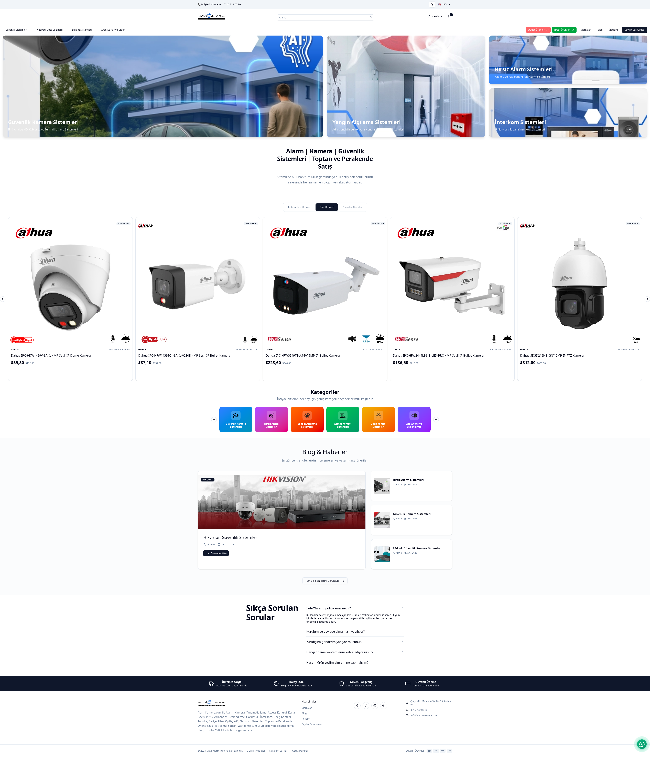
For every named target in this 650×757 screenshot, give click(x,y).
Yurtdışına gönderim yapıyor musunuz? (334, 642)
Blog (600, 29)
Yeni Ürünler (327, 207)
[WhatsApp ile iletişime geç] (642, 744)
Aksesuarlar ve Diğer (113, 29)
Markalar (586, 29)
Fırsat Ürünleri (562, 29)
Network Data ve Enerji (50, 29)
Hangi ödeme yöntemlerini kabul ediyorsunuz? (339, 652)
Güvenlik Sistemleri (16, 29)
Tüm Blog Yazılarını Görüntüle (322, 580)
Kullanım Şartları (278, 750)
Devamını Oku (219, 553)
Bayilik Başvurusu (635, 29)
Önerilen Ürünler (352, 207)
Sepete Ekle (73, 372)
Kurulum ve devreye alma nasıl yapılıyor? (335, 631)
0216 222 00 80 (232, 4)
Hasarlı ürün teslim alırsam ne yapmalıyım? (337, 662)
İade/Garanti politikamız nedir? (328, 608)
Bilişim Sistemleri (82, 29)
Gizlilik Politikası (256, 750)
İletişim (613, 29)
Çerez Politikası (300, 750)
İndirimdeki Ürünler (299, 207)
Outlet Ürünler (536, 29)
